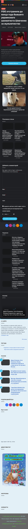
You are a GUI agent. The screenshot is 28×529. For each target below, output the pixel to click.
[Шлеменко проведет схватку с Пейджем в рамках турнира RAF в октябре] (6, 284)
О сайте (5, 516)
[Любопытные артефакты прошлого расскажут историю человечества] (6, 261)
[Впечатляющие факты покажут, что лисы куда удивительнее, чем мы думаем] (6, 252)
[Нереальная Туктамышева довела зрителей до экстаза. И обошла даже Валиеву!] (20, 145)
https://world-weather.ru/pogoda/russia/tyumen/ (14, 349)
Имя (3, 189)
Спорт (3, 8)
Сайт (3, 200)
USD (8, 441)
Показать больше (13, 63)
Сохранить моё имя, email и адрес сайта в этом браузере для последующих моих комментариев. (14, 209)
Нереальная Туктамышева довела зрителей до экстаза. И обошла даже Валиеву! (20, 153)
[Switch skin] (20, 5)
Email (4, 195)
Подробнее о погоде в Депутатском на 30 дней (14, 347)
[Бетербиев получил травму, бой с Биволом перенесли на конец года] (5, 373)
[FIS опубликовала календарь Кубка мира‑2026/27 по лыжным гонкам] (7, 145)
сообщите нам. (5, 335)
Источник (24, 339)
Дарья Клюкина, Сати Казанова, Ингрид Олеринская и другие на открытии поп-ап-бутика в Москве (14, 313)
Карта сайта (10, 516)
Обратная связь (17, 516)
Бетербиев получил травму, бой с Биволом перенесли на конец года (18, 372)
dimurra (4, 27)
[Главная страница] (7, 5)
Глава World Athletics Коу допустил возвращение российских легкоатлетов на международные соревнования (18, 391)
